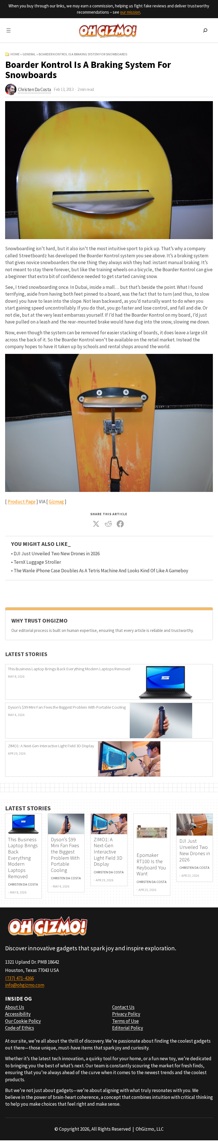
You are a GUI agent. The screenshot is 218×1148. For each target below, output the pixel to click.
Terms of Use (125, 1021)
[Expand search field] (205, 30)
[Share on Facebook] (120, 524)
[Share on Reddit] (108, 524)
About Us (14, 1007)
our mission (130, 12)
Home (15, 54)
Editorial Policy (127, 1028)
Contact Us (123, 1007)
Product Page (21, 501)
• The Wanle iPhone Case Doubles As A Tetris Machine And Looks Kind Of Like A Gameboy (99, 570)
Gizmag (56, 501)
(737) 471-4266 (19, 978)
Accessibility (18, 1014)
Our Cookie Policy (23, 1021)
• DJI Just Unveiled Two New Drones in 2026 (55, 553)
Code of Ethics (19, 1028)
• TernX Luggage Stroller (36, 562)
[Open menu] (8, 30)
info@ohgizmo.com (24, 985)
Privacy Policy (126, 1014)
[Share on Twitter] (96, 524)
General (29, 54)
